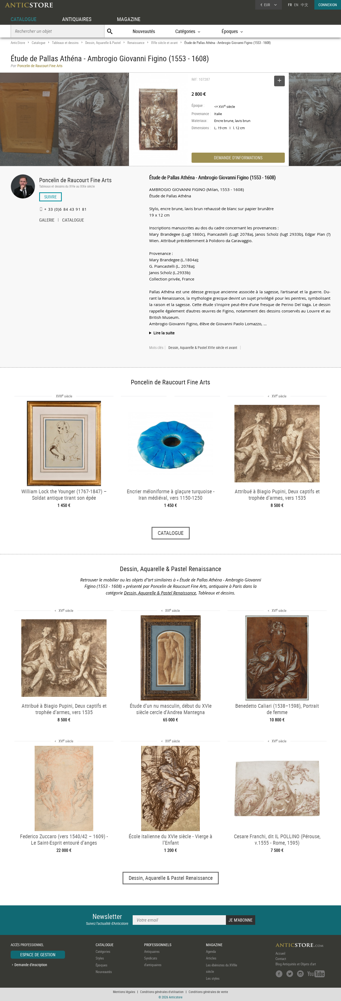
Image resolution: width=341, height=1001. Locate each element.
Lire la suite (163, 332)
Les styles (213, 978)
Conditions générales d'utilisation (162, 992)
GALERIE (46, 220)
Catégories (103, 951)
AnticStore (18, 42)
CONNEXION (327, 4)
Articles (211, 958)
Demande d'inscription (30, 964)
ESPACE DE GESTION (37, 955)
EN (296, 4)
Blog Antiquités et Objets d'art (295, 964)
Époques (101, 965)
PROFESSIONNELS (157, 944)
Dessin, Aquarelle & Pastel (103, 42)
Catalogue (38, 42)
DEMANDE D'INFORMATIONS (238, 158)
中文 (304, 4)
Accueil (280, 953)
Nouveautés (144, 31)
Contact (280, 958)
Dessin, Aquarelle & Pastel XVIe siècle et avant (202, 347)
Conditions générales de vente (208, 992)
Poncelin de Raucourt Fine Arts (75, 180)
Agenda (211, 951)
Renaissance (135, 42)
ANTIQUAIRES (76, 19)
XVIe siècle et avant (164, 42)
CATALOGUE (23, 19)
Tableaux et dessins (65, 42)
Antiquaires (152, 951)
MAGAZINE (128, 19)
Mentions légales (124, 992)
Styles (100, 958)
